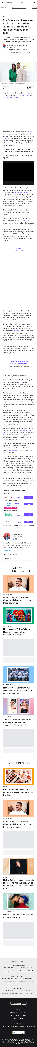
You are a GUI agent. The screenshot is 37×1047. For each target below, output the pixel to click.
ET (19, 382)
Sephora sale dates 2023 (26, 967)
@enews (18, 248)
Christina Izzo (11, 47)
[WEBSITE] (16, 538)
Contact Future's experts (18, 1012)
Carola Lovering (12, 450)
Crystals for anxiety (27, 978)
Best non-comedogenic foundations (9, 982)
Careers (18, 1023)
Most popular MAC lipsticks (27, 971)
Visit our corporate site (24, 1040)
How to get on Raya (9, 971)
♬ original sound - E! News (18, 251)
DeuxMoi (7, 138)
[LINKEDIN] (13, 538)
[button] (18, 495)
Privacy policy (18, 1018)
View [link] (28, 497)
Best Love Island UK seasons (26, 993)
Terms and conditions (18, 1015)
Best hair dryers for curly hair (26, 981)
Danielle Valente (14, 45)
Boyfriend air (9, 990)
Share (6, 87)
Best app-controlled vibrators (9, 978)
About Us (18, 1010)
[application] (18, 172)
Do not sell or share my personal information (18, 1026)
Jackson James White (10, 97)
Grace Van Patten (23, 95)
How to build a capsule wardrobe (9, 993)
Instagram (15, 331)
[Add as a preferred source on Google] (18, 1032)
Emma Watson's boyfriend (19, 8)
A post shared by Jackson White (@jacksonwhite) (18, 362)
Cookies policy (18, 1021)
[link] (8, 497)
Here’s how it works (16, 54)
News (4, 16)
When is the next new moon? (26, 990)
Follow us (31, 87)
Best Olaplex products (9, 967)
